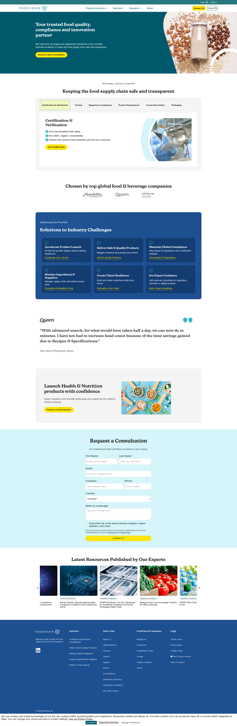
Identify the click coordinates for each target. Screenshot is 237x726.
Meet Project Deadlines (160, 288)
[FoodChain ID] (33, 10)
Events (106, 668)
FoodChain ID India (145, 650)
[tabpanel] (118, 140)
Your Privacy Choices (181, 656)
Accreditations (109, 673)
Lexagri (140, 656)
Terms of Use (112, 532)
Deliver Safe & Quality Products (83, 647)
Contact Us (198, 8)
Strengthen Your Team (108, 288)
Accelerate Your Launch (57, 257)
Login (203, 2)
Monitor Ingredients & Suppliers (83, 659)
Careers (106, 656)
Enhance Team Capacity (79, 665)
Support (106, 662)
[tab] (55, 105)
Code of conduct (178, 662)
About (150, 8)
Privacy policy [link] (147, 723)
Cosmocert (141, 645)
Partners (107, 650)
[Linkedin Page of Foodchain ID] (38, 652)
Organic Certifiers (144, 662)
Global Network (110, 645)
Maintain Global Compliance (81, 653)
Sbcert (139, 668)
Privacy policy (176, 645)
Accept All (91, 723)
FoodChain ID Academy (113, 685)
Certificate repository (112, 679)
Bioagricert (141, 639)
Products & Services (95, 8)
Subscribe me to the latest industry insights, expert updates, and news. (117, 524)
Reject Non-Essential (108, 723)
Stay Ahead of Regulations (162, 257)
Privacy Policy (125, 532)
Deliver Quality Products (109, 257)
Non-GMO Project (111, 691)
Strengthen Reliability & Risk (59, 288)
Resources (134, 8)
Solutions (117, 8)
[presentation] (38, 587)
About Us (107, 639)
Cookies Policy (177, 650)
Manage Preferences (131, 723)
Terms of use (176, 639)
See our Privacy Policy (81, 719)
